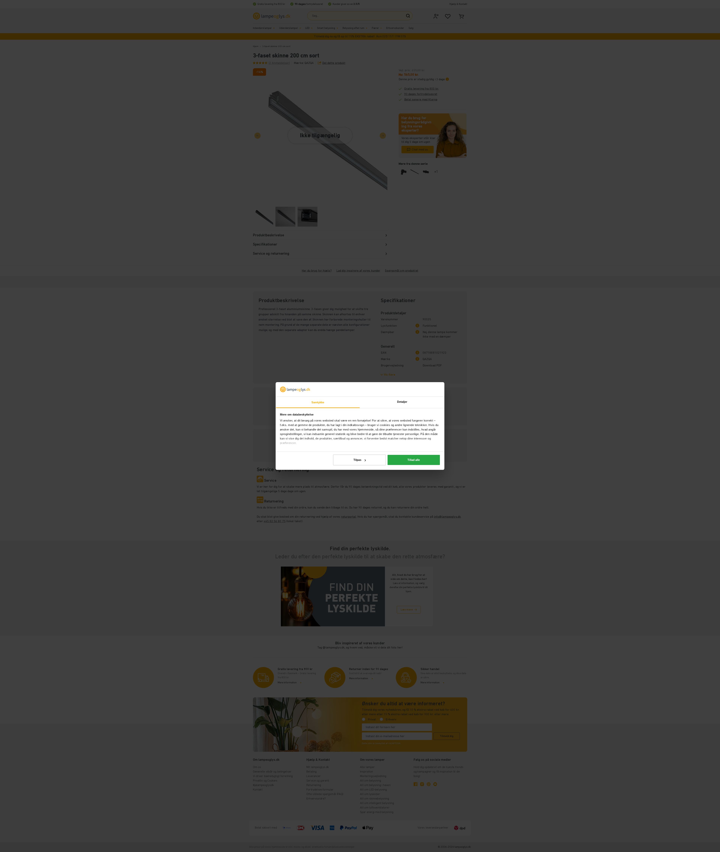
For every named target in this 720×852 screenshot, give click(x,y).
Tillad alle (413, 459)
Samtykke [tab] (317, 402)
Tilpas (357, 459)
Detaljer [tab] (402, 401)
